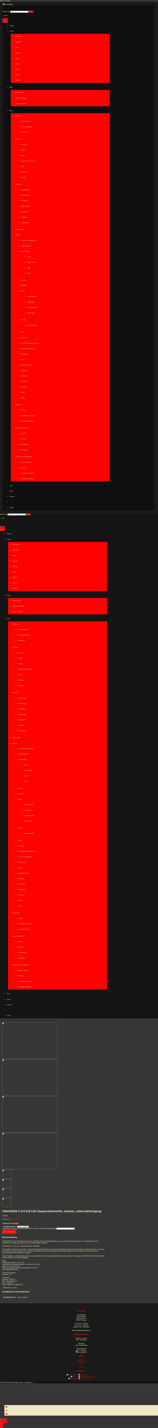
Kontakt (12, 496)
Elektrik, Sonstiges (26, 462)
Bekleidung (24, 285)
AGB (81, 1363)
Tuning (12, 25)
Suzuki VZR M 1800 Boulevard (23, 456)
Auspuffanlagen (25, 189)
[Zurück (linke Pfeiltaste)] (0, 1425)
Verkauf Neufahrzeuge (21, 98)
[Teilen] (4, 1421)
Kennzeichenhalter (26, 121)
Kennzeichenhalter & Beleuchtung (30, 343)
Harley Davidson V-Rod (21, 428)
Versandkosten (15, 1219)
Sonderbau (18, 184)
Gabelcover (24, 217)
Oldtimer (17, 58)
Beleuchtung (24, 132)
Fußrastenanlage (25, 206)
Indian (28, 267)
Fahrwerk (23, 439)
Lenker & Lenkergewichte (28, 348)
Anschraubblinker (31, 296)
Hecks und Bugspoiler (27, 126)
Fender (23, 166)
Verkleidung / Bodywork (27, 478)
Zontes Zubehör (19, 229)
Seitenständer (24, 381)
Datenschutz (81, 1362)
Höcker (23, 150)
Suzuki (17, 63)
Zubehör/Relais (31, 313)
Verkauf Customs (19, 92)
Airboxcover (24, 144)
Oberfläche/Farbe (9, 1226)
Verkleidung (24, 450)
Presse (11, 491)
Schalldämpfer (25, 444)
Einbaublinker (30, 302)
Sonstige (17, 80)
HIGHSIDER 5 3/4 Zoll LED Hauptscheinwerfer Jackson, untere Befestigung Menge (29, 1228)
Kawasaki (17, 53)
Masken (23, 155)
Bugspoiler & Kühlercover (28, 161)
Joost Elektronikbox (32, 325)
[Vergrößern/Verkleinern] (0, 1421)
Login (81, 1367)
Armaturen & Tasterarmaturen (29, 240)
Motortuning (24, 354)
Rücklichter (24, 370)
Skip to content (5, 1)
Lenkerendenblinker (32, 307)
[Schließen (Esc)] (6, 1421)
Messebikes (18, 42)
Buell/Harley (18, 36)
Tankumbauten (25, 222)
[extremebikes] (8, 4)
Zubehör (17, 235)
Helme (23, 332)
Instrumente (24, 337)
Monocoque (24, 172)
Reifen (23, 359)
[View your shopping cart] (4, 8)
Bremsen (23, 280)
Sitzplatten (24, 387)
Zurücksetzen (33, 1226)
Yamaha (17, 74)
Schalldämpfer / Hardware (28, 415)
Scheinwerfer (24, 376)
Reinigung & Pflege (26, 365)
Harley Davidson (31, 262)
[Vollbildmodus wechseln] (2, 1421)
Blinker (23, 291)
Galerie (12, 31)
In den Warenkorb (9, 1232)
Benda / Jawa (18, 116)
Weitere (29, 273)
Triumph (17, 69)
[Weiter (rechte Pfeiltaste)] (2, 1425)
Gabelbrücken (24, 211)
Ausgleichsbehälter (26, 246)
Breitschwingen (25, 195)
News (11, 485)
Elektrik (23, 320)
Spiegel (23, 392)
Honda (17, 47)
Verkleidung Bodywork (27, 421)
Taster (22, 397)
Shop (11, 110)
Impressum (81, 1360)
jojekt (34, 1382)
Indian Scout (18, 404)
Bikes (11, 87)
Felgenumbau (24, 200)
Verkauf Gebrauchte (20, 103)
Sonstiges (23, 177)
